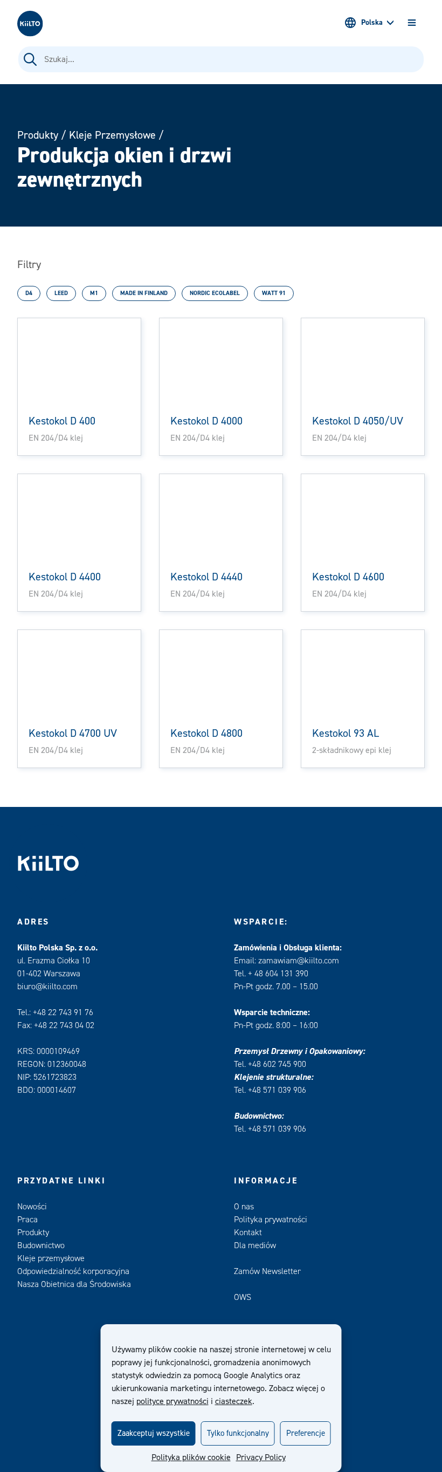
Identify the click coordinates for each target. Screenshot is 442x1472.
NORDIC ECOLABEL (215, 293)
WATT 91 (274, 293)
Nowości (32, 1206)
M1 (94, 293)
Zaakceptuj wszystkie (154, 1433)
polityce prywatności (172, 1401)
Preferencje (305, 1433)
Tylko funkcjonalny (238, 1433)
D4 (28, 293)
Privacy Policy (261, 1457)
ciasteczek (233, 1401)
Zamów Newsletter (267, 1271)
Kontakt (248, 1232)
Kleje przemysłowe (51, 1258)
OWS (242, 1297)
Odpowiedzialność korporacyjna (73, 1271)
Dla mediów (255, 1245)
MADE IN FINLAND (144, 293)
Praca (27, 1219)
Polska (372, 23)
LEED (61, 293)
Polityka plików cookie (191, 1457)
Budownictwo (41, 1245)
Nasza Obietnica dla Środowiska (74, 1284)
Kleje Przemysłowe (112, 135)
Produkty (37, 135)
